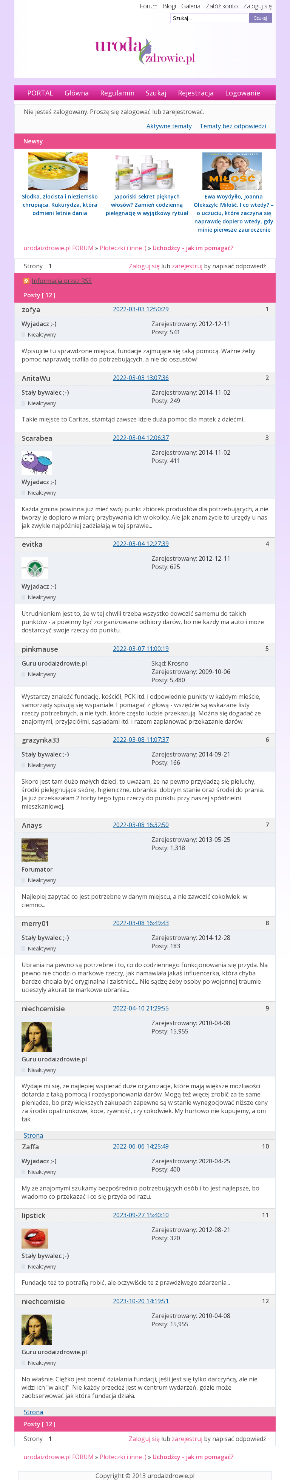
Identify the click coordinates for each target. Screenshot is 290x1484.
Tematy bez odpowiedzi (232, 126)
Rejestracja (196, 92)
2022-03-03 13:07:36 (141, 378)
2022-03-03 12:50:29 (141, 309)
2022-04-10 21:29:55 (141, 1008)
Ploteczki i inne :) (123, 248)
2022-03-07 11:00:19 (141, 648)
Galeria (191, 6)
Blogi (169, 6)
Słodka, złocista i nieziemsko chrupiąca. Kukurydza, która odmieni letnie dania (60, 205)
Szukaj (156, 92)
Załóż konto (222, 6)
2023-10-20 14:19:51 (141, 1301)
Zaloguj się (257, 6)
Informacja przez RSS (62, 281)
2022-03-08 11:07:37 (141, 739)
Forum (148, 6)
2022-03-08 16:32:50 (141, 825)
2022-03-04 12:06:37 (141, 438)
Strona (33, 1135)
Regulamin (117, 92)
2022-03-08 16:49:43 (141, 923)
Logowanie (242, 92)
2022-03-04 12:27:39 (141, 544)
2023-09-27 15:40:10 (141, 1215)
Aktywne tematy (169, 126)
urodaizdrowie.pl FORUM (58, 248)
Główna (77, 92)
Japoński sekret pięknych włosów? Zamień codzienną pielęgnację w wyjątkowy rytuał (147, 205)
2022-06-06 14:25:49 (141, 1146)
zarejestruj (187, 266)
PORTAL (40, 92)
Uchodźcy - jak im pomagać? (193, 248)
